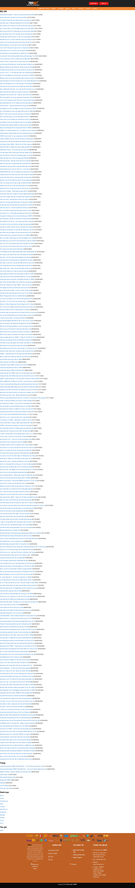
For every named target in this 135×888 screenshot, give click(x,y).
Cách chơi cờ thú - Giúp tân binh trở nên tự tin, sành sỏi (14, 199)
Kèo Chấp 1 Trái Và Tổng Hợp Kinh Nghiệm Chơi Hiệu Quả (15, 257)
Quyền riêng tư (77, 857)
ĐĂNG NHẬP (94, 3)
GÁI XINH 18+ (4, 809)
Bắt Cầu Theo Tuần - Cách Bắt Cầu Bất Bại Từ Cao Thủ (14, 461)
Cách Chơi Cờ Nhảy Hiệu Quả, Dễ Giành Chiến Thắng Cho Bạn (16, 196)
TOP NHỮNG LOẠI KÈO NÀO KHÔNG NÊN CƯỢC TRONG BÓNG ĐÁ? (18, 252)
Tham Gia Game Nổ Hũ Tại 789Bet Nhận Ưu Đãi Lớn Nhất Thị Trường (18, 588)
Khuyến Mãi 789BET (5, 780)
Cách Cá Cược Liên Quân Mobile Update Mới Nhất (13, 472)
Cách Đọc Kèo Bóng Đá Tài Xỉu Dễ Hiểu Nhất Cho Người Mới (16, 340)
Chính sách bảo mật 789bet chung (9, 362)
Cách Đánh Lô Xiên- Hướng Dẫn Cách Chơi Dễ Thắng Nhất (15, 704)
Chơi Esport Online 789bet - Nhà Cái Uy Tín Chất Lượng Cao (16, 144)
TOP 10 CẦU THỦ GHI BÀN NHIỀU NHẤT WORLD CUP (15, 414)
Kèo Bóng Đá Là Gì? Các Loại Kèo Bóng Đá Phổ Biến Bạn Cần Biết (18, 654)
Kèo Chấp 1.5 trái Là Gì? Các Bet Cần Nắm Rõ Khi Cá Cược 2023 (17, 263)
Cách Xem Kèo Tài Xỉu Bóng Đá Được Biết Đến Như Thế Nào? (16, 260)
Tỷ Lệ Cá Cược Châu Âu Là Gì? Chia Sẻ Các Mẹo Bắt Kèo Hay (16, 298)
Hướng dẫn (3, 812)
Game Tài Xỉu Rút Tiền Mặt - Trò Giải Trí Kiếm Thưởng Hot (15, 290)
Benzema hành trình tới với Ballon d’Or (10, 530)
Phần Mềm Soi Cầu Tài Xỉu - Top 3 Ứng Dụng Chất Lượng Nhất (17, 221)
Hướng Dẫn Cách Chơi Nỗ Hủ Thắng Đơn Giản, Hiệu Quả (15, 445)
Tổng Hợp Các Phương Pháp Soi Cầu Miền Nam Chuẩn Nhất (16, 86)
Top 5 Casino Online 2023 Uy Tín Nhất (10, 604)
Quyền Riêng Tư (4, 774)
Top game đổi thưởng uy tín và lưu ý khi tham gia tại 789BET (16, 216)
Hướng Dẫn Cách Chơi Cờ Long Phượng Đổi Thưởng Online (16, 177)
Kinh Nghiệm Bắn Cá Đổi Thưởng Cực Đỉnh (11, 657)
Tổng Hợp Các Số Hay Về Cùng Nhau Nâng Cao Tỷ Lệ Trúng (16, 276)
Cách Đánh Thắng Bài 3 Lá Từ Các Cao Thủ (11, 613)
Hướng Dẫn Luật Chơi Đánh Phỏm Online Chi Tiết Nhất (14, 494)
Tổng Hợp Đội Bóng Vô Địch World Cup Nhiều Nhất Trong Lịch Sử (17, 621)
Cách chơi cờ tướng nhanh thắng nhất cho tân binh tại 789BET (16, 202)
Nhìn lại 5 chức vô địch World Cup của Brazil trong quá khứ (16, 500)
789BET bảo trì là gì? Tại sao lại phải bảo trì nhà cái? (14, 136)
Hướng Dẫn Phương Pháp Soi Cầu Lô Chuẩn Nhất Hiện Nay (16, 717)
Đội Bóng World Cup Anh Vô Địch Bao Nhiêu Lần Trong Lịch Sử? (17, 640)
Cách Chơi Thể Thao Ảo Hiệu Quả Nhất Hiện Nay (13, 511)
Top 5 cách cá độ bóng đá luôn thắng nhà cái (12, 249)
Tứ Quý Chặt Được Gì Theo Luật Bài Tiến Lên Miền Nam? (15, 59)
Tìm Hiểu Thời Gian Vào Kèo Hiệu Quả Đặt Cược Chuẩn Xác (16, 20)
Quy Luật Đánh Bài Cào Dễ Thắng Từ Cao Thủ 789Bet (14, 726)
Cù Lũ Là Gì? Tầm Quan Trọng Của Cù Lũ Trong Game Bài (15, 48)
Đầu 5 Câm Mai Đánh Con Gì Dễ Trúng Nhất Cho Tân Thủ (15, 116)
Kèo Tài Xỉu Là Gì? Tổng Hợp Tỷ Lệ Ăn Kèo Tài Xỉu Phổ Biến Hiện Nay (18, 596)
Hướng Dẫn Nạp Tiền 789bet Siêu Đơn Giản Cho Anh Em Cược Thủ (18, 376)
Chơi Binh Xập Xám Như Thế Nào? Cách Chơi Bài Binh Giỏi (15, 632)
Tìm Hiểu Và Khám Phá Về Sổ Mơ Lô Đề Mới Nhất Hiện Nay (16, 519)
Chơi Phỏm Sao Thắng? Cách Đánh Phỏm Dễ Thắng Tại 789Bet (17, 684)
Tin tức (88, 8)
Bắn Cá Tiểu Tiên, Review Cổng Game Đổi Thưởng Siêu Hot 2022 (17, 571)
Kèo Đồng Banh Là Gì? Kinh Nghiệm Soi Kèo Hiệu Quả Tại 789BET (18, 690)
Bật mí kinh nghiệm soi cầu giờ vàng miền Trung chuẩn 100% (16, 97)
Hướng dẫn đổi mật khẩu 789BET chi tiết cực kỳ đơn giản (15, 125)
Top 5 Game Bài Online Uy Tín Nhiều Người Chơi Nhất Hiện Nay (17, 428)
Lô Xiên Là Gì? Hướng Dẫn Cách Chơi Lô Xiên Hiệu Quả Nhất (16, 709)
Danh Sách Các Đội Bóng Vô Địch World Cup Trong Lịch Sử (16, 610)
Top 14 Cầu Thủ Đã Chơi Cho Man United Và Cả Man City (15, 491)
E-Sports (80, 8)
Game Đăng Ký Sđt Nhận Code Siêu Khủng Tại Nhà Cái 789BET (17, 274)
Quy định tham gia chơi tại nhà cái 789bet (11, 359)
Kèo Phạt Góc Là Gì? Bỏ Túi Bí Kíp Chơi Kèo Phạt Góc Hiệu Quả (17, 447)
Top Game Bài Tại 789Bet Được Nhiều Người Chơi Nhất (15, 599)
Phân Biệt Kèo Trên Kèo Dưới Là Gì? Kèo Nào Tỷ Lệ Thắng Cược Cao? (19, 348)
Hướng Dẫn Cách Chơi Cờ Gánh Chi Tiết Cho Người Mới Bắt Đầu (17, 194)
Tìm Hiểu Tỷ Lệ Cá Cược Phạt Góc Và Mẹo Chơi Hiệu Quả (15, 224)
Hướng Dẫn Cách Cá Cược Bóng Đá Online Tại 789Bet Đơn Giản (17, 745)
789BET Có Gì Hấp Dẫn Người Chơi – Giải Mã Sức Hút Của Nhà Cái (18, 130)
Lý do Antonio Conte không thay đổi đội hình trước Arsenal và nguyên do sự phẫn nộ (22, 505)
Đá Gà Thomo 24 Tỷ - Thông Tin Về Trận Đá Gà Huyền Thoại (16, 439)
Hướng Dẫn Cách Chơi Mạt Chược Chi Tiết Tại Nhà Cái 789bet (16, 174)
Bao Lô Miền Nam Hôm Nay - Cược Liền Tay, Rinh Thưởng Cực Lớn (18, 89)
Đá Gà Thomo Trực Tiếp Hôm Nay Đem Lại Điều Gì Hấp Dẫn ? (16, 753)
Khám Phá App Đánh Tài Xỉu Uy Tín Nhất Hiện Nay (13, 296)
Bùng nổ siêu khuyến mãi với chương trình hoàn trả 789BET (16, 127)
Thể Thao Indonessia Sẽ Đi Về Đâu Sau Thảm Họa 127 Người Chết (18, 502)
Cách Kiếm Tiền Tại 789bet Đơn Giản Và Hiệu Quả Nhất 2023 (16, 147)
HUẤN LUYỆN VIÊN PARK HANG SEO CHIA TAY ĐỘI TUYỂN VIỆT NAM (19, 387)
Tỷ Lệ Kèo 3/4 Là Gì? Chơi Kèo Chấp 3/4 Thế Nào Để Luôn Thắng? (18, 456)
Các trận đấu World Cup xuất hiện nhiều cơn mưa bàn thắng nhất (17, 508)
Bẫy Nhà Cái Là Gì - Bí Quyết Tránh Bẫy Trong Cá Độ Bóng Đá (16, 39)
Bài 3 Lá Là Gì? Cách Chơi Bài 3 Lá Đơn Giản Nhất (13, 756)
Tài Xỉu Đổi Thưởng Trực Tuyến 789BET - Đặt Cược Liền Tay (16, 285)
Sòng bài (2, 815)
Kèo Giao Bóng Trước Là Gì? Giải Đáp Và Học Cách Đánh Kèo (16, 34)
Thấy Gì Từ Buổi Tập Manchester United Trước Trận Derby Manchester (19, 538)
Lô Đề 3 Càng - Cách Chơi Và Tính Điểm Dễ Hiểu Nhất (14, 436)
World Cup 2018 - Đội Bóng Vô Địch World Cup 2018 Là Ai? (16, 618)
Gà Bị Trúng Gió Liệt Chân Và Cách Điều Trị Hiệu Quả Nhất (15, 218)
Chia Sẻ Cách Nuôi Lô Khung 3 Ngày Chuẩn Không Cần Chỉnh (16, 422)
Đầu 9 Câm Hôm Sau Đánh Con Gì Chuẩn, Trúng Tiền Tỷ (14, 92)
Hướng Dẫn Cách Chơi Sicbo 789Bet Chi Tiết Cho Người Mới (16, 693)
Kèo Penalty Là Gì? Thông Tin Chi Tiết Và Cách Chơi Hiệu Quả (16, 25)
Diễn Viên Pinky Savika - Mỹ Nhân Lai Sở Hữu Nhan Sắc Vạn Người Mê (19, 602)
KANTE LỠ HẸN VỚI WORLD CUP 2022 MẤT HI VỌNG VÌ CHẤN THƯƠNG (20, 378)
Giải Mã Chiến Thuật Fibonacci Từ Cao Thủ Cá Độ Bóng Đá (15, 37)
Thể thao (60, 8)
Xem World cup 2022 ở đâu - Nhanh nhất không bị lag (14, 395)
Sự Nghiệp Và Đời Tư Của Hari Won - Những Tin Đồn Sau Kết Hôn (17, 723)
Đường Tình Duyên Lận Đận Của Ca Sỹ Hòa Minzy (13, 17)
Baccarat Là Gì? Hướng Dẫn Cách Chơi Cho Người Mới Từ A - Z (17, 665)
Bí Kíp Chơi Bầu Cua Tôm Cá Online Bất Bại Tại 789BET (15, 309)
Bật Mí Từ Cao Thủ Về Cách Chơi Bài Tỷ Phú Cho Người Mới (16, 180)
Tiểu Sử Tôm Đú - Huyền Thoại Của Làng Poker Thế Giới (15, 61)
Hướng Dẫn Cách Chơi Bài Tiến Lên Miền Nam (12, 558)
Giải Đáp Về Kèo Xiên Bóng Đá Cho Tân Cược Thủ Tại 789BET (16, 293)
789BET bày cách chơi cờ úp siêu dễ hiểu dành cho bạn (15, 185)
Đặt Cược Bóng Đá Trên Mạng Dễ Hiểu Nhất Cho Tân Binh (15, 323)
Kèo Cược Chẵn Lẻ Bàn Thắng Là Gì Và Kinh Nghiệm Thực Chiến (17, 238)
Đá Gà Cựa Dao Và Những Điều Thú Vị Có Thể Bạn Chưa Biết (16, 467)
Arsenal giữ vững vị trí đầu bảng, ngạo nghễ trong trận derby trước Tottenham (21, 533)
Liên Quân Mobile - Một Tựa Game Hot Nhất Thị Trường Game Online (18, 615)
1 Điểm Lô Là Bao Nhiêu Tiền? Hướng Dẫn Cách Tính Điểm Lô (16, 522)
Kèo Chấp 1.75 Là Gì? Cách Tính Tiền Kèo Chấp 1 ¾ (14, 301)
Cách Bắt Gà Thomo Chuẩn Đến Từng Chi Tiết (12, 442)
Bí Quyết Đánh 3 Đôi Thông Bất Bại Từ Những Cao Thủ (14, 53)
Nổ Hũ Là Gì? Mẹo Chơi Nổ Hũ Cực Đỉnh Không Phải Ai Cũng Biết (17, 748)
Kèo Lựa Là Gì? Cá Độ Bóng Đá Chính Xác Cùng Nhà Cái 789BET (17, 243)
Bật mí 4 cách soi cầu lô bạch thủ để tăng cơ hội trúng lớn (15, 114)
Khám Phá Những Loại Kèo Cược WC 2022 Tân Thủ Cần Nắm (16, 574)
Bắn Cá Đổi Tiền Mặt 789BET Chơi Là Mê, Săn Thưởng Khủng (16, 282)
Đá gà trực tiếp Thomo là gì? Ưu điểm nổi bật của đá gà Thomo (17, 351)
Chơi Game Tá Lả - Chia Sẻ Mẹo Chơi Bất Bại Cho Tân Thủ (15, 213)
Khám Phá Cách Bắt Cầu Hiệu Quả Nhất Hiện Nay (13, 516)
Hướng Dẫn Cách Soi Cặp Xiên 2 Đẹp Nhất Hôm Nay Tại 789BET (17, 279)
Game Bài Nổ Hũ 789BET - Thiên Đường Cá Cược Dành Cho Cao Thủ (18, 646)
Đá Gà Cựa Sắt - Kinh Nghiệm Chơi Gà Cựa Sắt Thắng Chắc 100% (17, 469)
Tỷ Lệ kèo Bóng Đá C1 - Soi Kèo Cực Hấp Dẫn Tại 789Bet (15, 577)
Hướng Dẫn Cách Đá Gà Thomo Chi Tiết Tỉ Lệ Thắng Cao (15, 712)
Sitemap (2, 783)
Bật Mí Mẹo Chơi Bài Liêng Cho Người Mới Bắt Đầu (14, 345)
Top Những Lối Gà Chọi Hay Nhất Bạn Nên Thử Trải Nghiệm (16, 122)
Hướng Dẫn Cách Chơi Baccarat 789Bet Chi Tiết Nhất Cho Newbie (17, 751)
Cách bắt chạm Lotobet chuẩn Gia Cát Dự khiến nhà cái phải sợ (17, 133)
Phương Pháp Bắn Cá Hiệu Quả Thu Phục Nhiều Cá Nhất (15, 555)
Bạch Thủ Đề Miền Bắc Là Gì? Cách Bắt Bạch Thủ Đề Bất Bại (16, 83)
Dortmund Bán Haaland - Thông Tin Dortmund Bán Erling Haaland (17, 14)
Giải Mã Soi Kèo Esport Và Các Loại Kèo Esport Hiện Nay (15, 740)
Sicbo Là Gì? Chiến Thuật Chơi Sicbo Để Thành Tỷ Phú (14, 662)
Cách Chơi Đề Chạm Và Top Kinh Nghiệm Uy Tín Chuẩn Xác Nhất (17, 566)
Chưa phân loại (4, 801)
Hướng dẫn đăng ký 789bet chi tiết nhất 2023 (12, 370)
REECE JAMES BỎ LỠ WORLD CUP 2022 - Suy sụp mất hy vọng (17, 381)
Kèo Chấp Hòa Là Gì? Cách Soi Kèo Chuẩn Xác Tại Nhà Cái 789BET (18, 241)
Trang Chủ (41, 8)
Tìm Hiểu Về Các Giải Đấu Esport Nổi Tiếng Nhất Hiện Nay (15, 453)
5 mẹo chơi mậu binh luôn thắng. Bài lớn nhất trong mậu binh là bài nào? (19, 384)
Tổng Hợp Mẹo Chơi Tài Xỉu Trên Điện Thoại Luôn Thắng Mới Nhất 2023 (19, 81)
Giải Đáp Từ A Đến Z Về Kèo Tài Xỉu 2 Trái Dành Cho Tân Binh (16, 227)
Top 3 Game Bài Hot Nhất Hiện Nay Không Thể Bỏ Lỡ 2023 (15, 210)
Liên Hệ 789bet (4, 785)
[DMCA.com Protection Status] (35, 867)
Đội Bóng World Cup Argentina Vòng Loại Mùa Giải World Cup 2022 (18, 629)
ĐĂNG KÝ (104, 3)
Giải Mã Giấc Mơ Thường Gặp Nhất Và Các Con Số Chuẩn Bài (16, 527)
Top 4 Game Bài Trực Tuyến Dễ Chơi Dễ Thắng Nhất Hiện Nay (16, 489)
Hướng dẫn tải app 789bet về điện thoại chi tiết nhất (14, 365)
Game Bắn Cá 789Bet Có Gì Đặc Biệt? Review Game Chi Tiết (16, 458)
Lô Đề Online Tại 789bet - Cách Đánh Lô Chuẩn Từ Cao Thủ (16, 420)
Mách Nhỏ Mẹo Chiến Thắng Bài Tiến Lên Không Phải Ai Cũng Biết (18, 715)
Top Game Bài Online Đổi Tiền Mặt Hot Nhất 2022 (13, 695)
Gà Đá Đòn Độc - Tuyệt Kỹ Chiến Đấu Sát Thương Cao (14, 105)
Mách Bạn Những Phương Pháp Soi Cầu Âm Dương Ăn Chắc (16, 67)
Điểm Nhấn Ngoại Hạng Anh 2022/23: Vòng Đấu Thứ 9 (14, 544)
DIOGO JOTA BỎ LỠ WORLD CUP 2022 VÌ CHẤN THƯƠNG (16, 400)
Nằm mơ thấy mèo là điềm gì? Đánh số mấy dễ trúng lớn (15, 356)
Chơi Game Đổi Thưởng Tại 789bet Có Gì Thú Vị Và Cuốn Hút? (16, 409)
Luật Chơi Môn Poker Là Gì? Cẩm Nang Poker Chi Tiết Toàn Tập (17, 563)
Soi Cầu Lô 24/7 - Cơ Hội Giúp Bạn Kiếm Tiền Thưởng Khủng (16, 72)
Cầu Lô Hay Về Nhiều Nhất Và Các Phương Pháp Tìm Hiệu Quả (17, 315)
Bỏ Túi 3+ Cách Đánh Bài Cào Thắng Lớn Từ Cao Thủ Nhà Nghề (17, 464)
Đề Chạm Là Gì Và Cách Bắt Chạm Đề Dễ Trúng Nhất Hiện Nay (16, 549)
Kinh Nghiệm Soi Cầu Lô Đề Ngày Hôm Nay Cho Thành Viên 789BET (18, 108)
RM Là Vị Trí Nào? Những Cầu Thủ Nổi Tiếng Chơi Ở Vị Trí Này (16, 304)
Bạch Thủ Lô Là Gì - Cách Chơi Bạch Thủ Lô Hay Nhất (14, 417)
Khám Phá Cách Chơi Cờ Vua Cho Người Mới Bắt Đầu (14, 158)
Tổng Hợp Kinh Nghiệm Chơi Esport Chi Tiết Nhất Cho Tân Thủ (16, 676)
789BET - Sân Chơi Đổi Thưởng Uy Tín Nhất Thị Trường (14, 425)
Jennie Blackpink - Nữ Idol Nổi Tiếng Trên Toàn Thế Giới (15, 737)
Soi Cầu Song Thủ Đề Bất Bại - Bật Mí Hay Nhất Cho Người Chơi (17, 64)
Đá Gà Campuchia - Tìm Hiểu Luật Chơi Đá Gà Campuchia (15, 668)
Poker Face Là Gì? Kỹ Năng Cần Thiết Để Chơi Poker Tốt (15, 119)
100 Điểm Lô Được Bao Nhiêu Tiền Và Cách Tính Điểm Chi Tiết (16, 343)
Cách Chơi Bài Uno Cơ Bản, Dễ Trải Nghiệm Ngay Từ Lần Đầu (16, 155)
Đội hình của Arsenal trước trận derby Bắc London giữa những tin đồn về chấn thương (23, 546)
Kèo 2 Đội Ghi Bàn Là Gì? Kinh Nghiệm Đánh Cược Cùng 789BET (17, 28)
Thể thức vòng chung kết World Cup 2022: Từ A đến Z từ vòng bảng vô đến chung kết (23, 398)
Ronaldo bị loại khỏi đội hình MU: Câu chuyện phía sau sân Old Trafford (19, 389)
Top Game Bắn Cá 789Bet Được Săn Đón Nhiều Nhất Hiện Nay (17, 638)
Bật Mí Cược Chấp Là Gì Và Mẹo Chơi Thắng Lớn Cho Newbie (16, 334)
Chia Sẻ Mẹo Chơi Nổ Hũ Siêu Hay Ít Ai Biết (11, 607)
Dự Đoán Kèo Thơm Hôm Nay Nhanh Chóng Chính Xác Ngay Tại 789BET (19, 56)
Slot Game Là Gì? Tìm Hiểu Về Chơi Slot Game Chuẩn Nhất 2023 (17, 679)
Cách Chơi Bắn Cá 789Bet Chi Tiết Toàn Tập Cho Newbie (15, 660)
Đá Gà (73, 8)
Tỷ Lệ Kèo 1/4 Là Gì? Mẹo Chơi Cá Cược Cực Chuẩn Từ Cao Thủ (17, 701)
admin (1, 830)
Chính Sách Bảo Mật (5, 788)
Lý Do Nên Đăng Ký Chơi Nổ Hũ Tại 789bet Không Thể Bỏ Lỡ (16, 580)
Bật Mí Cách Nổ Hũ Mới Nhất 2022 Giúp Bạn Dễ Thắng (14, 626)
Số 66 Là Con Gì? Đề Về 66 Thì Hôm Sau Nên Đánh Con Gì (15, 329)
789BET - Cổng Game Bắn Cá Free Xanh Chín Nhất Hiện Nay (16, 354)
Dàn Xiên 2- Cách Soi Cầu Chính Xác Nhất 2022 (12, 706)
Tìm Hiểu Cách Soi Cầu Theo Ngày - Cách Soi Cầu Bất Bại (15, 513)
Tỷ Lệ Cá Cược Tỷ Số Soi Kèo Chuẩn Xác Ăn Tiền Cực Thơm (16, 246)
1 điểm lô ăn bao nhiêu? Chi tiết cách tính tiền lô (13, 318)
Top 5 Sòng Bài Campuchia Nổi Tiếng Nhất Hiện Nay (14, 560)
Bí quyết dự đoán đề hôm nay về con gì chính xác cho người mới (17, 70)
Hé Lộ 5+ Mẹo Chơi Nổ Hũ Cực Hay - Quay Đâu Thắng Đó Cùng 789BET (19, 582)
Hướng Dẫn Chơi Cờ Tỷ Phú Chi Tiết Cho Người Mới (14, 50)
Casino (53, 8)
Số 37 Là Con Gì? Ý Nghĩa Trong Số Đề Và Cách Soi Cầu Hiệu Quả (17, 307)
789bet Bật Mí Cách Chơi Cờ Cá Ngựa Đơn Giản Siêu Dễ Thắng (17, 172)
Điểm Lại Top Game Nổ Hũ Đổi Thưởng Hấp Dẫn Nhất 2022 (16, 450)
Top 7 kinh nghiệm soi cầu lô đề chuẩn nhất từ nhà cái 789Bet (16, 111)
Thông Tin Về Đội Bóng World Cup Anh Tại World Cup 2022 (16, 624)
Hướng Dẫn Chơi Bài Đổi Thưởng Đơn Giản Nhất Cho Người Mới (17, 411)
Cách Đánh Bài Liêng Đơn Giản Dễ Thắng (11, 591)
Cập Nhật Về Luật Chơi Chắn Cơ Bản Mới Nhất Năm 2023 (15, 166)
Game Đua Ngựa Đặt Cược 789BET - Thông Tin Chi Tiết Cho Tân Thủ (18, 337)
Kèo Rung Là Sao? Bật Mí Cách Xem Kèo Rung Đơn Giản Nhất (16, 254)
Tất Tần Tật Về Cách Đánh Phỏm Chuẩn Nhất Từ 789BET (15, 478)
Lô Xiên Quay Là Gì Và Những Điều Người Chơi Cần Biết (15, 524)
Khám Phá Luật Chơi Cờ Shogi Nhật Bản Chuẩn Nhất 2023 (15, 163)
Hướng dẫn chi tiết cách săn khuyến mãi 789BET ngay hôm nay (17, 141)
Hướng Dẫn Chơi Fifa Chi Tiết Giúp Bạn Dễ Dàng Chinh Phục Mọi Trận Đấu (20, 720)
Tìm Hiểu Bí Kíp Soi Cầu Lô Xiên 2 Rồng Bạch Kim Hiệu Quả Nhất (17, 673)
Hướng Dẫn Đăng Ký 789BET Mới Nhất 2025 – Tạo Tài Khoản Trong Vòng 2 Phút (22, 766)
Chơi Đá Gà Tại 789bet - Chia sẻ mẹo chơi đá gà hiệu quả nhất (16, 729)
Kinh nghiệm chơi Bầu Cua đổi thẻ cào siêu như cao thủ (15, 287)
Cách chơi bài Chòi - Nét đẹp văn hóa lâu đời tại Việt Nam (15, 161)
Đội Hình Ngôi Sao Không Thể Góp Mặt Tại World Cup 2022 (16, 536)
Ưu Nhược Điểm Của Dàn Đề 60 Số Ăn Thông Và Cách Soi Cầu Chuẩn (18, 312)
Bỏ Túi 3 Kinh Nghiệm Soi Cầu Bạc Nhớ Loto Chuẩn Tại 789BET (17, 75)
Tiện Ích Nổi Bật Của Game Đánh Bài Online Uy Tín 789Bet (15, 406)
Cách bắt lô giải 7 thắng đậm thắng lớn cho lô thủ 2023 (15, 23)
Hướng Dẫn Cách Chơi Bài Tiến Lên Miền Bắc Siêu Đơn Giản (16, 759)
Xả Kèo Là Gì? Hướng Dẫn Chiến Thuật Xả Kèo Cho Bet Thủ (16, 42)
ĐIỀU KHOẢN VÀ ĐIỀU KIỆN (7, 777)
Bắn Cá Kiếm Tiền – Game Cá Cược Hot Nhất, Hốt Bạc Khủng (16, 268)
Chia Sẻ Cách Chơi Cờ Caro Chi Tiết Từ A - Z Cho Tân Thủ (15, 169)
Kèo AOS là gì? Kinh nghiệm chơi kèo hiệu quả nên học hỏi (15, 232)
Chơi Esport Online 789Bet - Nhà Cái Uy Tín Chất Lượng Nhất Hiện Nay (19, 497)
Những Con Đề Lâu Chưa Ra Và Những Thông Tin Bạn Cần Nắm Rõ (18, 78)
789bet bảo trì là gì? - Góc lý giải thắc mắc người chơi (14, 150)
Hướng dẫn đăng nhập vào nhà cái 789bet (11, 367)
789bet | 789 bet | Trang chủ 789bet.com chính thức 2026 (15, 772)
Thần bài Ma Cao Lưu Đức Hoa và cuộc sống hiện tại (14, 45)
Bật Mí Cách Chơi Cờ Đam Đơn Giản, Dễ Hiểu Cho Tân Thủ (15, 188)
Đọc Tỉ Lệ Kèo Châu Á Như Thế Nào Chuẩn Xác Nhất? (14, 651)
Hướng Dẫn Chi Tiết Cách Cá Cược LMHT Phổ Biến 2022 (15, 431)
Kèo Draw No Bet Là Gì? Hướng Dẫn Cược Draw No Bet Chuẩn (17, 31)
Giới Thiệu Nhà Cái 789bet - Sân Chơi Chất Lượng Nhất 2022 (16, 403)
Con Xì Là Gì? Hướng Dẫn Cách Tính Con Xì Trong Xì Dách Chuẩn (17, 100)
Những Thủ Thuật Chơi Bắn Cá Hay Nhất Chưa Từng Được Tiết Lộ (17, 486)
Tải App (94, 8)
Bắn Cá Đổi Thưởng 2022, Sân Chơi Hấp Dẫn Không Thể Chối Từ (17, 643)
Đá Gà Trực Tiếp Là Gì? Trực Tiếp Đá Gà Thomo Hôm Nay (15, 671)
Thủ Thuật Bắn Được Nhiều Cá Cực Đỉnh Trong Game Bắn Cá (16, 698)
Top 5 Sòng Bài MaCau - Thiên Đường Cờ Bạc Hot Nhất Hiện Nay (17, 475)
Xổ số (47, 8)
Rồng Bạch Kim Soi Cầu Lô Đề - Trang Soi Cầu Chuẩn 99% (15, 94)
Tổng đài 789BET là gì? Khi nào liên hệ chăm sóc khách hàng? (16, 139)
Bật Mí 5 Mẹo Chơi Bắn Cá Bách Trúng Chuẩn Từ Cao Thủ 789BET (17, 687)
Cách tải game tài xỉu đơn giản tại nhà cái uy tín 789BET (15, 235)
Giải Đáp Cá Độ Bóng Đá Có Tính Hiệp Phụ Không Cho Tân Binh (17, 230)
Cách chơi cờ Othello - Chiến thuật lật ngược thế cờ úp (14, 191)
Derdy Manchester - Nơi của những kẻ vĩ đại (12, 541)
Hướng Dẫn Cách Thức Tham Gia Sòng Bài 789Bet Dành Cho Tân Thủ (18, 731)
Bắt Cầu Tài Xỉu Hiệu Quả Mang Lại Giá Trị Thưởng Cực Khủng (16, 326)
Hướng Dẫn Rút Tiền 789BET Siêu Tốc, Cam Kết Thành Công (16, 373)
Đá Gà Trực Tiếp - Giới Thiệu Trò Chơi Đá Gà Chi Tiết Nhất (15, 682)
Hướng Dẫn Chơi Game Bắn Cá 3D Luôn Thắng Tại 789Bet (15, 742)
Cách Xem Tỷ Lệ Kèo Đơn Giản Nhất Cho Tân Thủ (13, 483)
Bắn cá (68, 8)
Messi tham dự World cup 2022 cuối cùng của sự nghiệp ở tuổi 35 (18, 392)
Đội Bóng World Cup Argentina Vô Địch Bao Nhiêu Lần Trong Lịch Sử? (19, 649)
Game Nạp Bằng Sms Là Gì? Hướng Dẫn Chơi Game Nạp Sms (16, 103)
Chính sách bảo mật (79, 854)
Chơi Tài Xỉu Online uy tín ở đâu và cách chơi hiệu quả (14, 271)
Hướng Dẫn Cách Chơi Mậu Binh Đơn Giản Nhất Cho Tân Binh (16, 205)
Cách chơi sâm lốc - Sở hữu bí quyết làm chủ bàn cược (14, 207)
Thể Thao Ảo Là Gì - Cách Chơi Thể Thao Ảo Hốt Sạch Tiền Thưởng (18, 552)
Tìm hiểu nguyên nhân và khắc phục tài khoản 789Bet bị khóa (16, 152)
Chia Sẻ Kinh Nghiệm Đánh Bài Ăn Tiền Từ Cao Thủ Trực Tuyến (16, 320)
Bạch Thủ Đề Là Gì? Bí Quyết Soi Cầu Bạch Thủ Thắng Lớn (15, 332)
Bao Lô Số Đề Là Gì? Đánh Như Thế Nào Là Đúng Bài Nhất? (16, 569)
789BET (105, 850)
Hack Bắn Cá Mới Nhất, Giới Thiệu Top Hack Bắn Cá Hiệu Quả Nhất (18, 585)
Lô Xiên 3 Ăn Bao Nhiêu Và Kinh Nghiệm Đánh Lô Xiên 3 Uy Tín (17, 434)
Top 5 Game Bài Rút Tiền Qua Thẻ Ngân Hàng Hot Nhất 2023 (16, 265)
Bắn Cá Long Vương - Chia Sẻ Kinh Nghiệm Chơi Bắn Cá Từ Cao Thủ (18, 480)
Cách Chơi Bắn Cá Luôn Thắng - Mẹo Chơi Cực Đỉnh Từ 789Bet (17, 635)
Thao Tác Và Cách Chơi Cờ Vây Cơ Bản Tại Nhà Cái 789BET (16, 183)
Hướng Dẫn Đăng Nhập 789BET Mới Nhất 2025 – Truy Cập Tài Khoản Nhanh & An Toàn (23, 769)
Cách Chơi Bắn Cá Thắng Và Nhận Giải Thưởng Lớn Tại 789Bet (17, 593)
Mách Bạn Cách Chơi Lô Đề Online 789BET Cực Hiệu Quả (15, 734)
